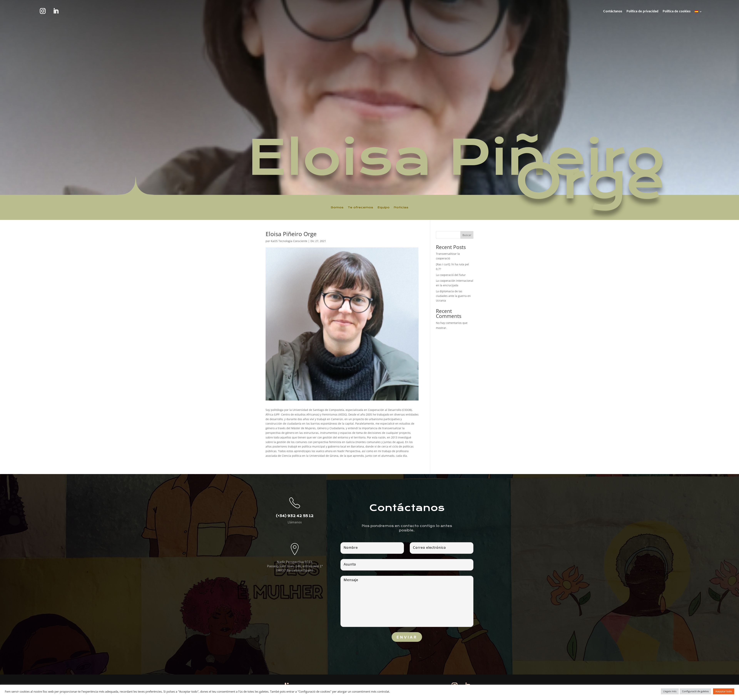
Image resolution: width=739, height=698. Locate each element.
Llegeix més (669, 691)
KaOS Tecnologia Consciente (289, 241)
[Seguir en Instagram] (42, 11)
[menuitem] (698, 12)
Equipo (383, 207)
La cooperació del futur (451, 275)
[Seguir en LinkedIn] (56, 11)
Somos (337, 207)
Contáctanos (612, 11)
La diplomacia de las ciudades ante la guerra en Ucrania (453, 295)
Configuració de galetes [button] (695, 691)
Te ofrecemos (360, 207)
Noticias (401, 207)
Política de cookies (677, 11)
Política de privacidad (642, 11)
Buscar (466, 235)
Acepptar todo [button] (723, 691)
